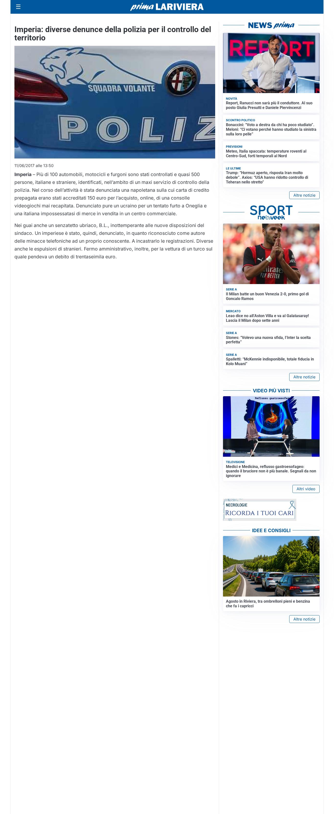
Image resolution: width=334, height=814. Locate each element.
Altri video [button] (306, 488)
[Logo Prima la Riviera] (167, 7)
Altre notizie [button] (304, 195)
